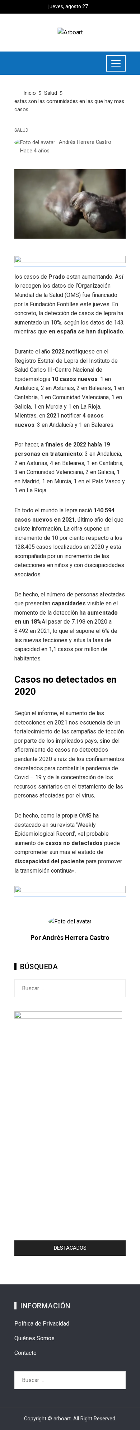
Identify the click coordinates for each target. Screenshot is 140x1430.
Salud (21, 130)
